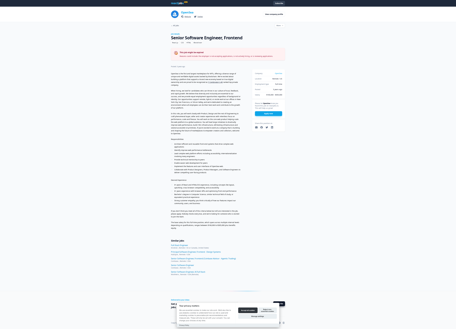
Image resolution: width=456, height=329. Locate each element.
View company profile (274, 14)
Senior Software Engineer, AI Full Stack (188, 272)
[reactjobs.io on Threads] (283, 322)
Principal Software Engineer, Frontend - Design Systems (196, 252)
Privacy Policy (184, 325)
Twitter (200, 16)
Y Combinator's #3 (215, 82)
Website (188, 16)
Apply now (268, 113)
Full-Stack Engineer (179, 245)
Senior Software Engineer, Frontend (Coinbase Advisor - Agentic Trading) (203, 258)
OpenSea (187, 12)
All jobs (175, 25)
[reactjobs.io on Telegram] (279, 322)
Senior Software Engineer (182, 265)
